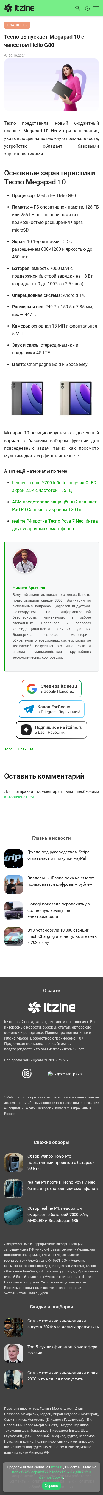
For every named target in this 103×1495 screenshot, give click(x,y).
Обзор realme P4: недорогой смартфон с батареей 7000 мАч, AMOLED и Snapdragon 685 (57, 1214)
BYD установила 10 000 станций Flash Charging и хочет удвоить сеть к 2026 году (62, 936)
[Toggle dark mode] (87, 8)
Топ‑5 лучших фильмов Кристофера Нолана (62, 1350)
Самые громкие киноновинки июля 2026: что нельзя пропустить (62, 1376)
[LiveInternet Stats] (40, 1073)
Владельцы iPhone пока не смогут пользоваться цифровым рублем (60, 881)
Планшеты (17, 25)
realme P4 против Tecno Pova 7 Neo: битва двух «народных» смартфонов (62, 1185)
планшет (25, 749)
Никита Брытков (29, 587)
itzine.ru (57, 1467)
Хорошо (51, 1485)
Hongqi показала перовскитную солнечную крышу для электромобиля (58, 910)
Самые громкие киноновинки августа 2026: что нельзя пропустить (63, 1324)
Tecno (7, 749)
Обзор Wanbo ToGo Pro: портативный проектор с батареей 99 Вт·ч (61, 1162)
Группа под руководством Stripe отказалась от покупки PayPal (58, 855)
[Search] (77, 8)
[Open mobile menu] (95, 8)
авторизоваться (19, 797)
